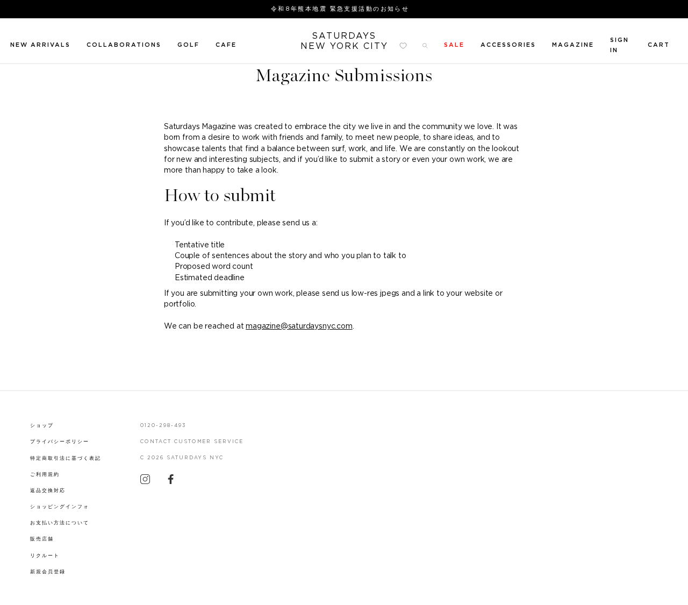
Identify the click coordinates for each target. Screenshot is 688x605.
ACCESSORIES (508, 45)
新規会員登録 (48, 572)
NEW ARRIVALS (40, 45)
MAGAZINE (573, 45)
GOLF (188, 45)
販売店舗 (42, 539)
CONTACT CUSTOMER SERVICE (192, 441)
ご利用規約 (45, 474)
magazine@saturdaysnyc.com (299, 326)
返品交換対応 (48, 490)
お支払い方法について (59, 523)
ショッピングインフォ (59, 506)
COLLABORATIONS (124, 45)
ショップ (42, 425)
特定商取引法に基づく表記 (65, 458)
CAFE (226, 45)
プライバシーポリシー (59, 441)
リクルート (45, 555)
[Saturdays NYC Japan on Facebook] (171, 482)
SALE (454, 45)
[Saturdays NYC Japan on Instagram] (145, 482)
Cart (659, 45)
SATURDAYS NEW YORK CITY (344, 41)
